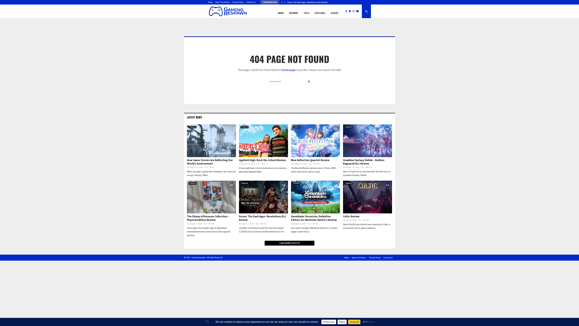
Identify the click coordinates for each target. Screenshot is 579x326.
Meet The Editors (222, 2)
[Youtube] (358, 11)
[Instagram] (354, 11)
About (210, 2)
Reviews (293, 13)
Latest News (194, 117)
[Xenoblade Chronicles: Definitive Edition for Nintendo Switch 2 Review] (315, 197)
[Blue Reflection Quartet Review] (315, 140)
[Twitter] (351, 11)
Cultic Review (351, 216)
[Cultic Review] (367, 197)
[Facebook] (347, 11)
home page (289, 70)
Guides (334, 13)
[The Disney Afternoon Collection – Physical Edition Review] (211, 197)
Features (320, 13)
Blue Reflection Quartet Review (310, 160)
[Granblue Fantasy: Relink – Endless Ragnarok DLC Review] (367, 140)
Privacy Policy (238, 2)
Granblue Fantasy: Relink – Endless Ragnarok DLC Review (363, 162)
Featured (192, 127)
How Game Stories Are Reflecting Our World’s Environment (210, 162)
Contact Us (251, 2)
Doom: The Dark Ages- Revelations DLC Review (307, 2)
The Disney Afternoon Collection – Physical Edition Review (208, 218)
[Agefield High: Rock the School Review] (263, 140)
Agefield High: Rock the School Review (262, 160)
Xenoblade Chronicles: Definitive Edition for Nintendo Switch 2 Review (314, 218)
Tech (306, 13)
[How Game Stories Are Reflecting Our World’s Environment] (211, 140)
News (281, 13)
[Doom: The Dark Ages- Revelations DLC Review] (263, 197)
